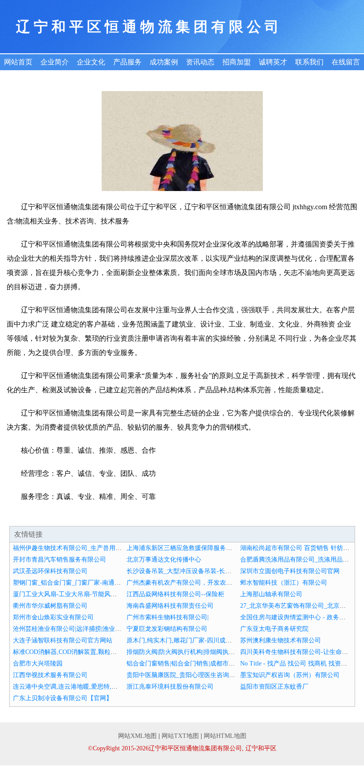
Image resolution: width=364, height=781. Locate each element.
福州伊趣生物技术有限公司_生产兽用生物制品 (76, 548)
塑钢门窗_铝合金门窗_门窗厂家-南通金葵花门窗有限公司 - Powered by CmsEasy (122, 582)
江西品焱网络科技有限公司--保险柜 (175, 594)
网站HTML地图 (225, 736)
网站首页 (18, 62)
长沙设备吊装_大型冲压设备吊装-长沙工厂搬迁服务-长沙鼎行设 (214, 571)
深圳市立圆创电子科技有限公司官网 (290, 571)
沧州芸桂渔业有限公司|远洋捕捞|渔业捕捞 (70, 629)
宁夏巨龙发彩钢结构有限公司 (167, 629)
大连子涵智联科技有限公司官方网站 (62, 640)
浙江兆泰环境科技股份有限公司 (170, 686)
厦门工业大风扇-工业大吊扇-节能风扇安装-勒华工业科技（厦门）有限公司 (115, 594)
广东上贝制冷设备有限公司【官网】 (62, 698)
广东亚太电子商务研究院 (274, 629)
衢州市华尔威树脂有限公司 (50, 605)
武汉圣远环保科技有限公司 (50, 571)
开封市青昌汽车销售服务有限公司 (59, 559)
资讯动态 (200, 62)
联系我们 (309, 62)
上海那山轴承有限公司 (271, 594)
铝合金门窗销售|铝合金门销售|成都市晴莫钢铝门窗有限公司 (209, 663)
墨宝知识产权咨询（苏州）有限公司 (290, 675)
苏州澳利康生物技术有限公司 (280, 640)
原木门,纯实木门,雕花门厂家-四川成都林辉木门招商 (198, 640)
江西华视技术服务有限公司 (50, 675)
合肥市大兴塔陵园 (38, 663)
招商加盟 (236, 62)
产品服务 (127, 62)
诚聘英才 (273, 62)
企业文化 (91, 62)
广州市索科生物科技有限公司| (168, 617)
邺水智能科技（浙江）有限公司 (283, 582)
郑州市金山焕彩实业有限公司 (53, 617)
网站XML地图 (137, 736)
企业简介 (54, 62)
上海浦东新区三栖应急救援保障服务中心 (182, 548)
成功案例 (164, 62)
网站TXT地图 (180, 736)
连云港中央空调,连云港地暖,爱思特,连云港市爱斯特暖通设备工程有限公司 (115, 686)
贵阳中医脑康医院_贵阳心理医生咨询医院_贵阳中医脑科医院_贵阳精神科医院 (234, 675)
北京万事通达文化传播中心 (164, 559)
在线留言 (346, 62)
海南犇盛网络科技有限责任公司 (170, 605)
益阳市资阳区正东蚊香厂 (274, 686)
